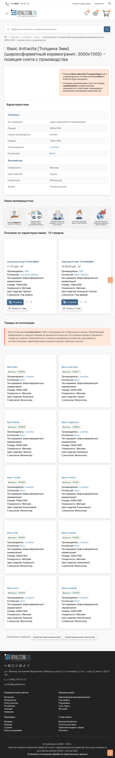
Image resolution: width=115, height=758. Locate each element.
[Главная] (5, 37)
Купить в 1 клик (19, 308)
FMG (26, 271)
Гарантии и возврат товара (71, 727)
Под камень (64, 700)
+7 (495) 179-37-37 (16, 679)
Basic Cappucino (70, 422)
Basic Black (13, 422)
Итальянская (10, 700)
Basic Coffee (69, 477)
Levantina (54, 147)
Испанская (9, 697)
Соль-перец (64, 706)
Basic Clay (12, 533)
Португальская (11, 703)
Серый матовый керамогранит (47, 637)
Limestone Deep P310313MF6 (23, 261)
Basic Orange (69, 533)
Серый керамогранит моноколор (80, 637)
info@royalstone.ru (15, 684)
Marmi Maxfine (81, 274)
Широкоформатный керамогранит (74, 697)
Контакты (63, 730)
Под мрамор (64, 703)
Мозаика (8, 721)
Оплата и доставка (67, 724)
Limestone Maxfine (29, 274)
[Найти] (107, 29)
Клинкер (8, 724)
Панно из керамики (13, 730)
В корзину (17, 302)
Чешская (8, 709)
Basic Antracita (70, 367)
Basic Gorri (13, 588)
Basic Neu (12, 367)
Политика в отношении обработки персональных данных (57, 754)
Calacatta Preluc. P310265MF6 (77, 261)
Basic (52, 153)
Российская (9, 706)
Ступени (8, 727)
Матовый (63, 709)
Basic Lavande (69, 588)
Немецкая (9, 712)
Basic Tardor (14, 477)
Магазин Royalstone (68, 721)
